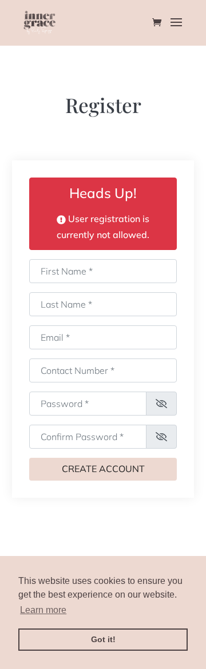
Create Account (103, 468)
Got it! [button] (103, 639)
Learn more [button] (43, 610)
